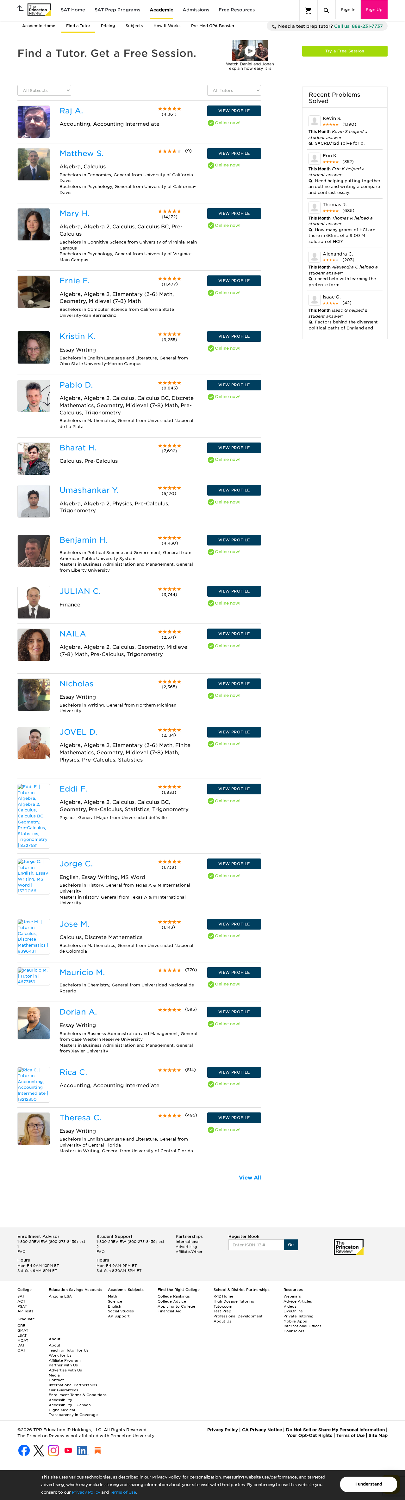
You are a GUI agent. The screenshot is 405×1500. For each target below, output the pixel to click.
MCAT (22, 1340)
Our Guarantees (63, 1390)
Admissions (196, 9)
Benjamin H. (83, 540)
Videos (290, 1306)
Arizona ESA (60, 1296)
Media (54, 1375)
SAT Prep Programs (117, 9)
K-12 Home (223, 1296)
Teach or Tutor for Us (69, 1350)
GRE (21, 1325)
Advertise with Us (65, 1370)
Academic (161, 9)
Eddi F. (73, 788)
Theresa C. (80, 1117)
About (54, 1345)
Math (112, 1296)
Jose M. (74, 924)
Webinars (292, 1296)
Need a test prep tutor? (330, 26)
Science (115, 1301)
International (187, 1241)
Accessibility (60, 1400)
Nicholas (76, 683)
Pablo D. (76, 384)
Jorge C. (76, 863)
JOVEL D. (78, 732)
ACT (21, 1301)
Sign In (348, 9)
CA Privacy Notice (262, 1429)
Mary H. (74, 213)
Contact (56, 1380)
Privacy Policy (86, 1492)
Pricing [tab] (108, 25)
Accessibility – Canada (70, 1405)
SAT (20, 1296)
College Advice (172, 1301)
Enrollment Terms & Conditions (78, 1395)
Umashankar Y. (89, 490)
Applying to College (176, 1306)
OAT (21, 1350)
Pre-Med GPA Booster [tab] (212, 25)
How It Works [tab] (166, 25)
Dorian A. (78, 1011)
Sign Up (374, 9)
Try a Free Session (344, 51)
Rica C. (73, 1072)
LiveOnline (293, 1311)
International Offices (302, 1326)
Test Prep (222, 1311)
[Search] (326, 10)
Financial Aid (170, 1311)
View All (250, 1178)
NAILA (72, 633)
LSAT (22, 1335)
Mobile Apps (295, 1321)
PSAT (22, 1306)
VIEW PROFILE (234, 110)
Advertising (186, 1246)
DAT (21, 1345)
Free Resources (237, 9)
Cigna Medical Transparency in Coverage (73, 1412)
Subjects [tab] (134, 25)
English (114, 1306)
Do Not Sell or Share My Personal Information (335, 1429)
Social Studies (121, 1311)
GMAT (22, 1330)
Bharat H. (77, 447)
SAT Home (73, 9)
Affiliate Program (65, 1360)
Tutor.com (223, 1306)
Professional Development (238, 1316)
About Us (222, 1321)
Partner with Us (63, 1365)
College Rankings (174, 1296)
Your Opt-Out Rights (309, 1435)
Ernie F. (74, 280)
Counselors (294, 1331)
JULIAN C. (80, 591)
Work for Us (60, 1355)
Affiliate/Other (189, 1252)
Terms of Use (123, 1492)
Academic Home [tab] (38, 25)
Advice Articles (298, 1301)
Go (291, 1244)
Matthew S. (81, 153)
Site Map (378, 1435)
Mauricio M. (82, 972)
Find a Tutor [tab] (78, 25)
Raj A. (71, 110)
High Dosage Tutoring (234, 1301)
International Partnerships (73, 1385)
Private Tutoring (299, 1316)
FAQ (21, 1252)
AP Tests (25, 1311)
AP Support (119, 1316)
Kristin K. (77, 336)
